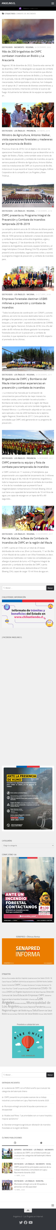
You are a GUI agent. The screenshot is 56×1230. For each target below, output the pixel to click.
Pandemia (40, 1006)
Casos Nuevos (6, 982)
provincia (48, 1007)
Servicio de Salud (12, 1014)
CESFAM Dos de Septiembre (27, 982)
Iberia (11, 999)
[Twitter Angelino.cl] (21, 1222)
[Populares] (41, 1143)
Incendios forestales (20, 999)
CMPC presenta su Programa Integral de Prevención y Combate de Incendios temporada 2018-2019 (26, 220)
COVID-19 (46, 988)
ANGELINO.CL (8, 3)
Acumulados (11, 978)
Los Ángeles (19, 131)
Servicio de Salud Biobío (28, 1014)
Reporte (29, 1011)
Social (48, 1164)
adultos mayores (21, 978)
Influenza (31, 999)
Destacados (7, 47)
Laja (36, 999)
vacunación (47, 1014)
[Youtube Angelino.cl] (30, 1222)
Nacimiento (19, 47)
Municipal (40, 1181)
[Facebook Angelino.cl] (25, 1222)
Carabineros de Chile (34, 978)
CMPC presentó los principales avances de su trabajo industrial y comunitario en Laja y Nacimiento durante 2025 (32, 1170)
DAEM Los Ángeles (14, 992)
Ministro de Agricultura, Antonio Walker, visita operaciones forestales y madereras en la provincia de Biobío (27, 139)
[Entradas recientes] (15, 1143)
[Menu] (52, 3)
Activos (4, 978)
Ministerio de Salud (20, 1003)
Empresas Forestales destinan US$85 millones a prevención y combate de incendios (24, 303)
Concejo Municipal (23, 988)
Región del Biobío (19, 1010)
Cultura (4, 992)
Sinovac (41, 1014)
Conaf (15, 988)
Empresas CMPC (36, 995)
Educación (23, 995)
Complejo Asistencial (28, 985)
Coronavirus (35, 988)
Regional (30, 47)
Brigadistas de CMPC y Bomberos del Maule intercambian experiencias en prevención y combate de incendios (24, 383)
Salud (35, 1010)
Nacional (31, 294)
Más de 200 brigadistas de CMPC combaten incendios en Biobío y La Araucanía (23, 56)
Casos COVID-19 (46, 978)
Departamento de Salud (31, 992)
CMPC (18, 984)
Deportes (43, 992)
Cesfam (15, 981)
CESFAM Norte (41, 981)
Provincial (31, 131)
